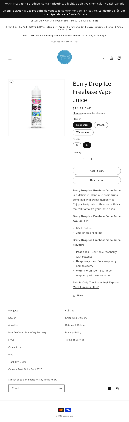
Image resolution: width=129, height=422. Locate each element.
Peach (101, 125)
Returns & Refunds (76, 325)
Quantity (77, 152)
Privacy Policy (73, 332)
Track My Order (17, 362)
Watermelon (83, 132)
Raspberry (82, 125)
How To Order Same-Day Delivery (27, 332)
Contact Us (14, 347)
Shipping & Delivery (76, 318)
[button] (10, 58)
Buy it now (97, 180)
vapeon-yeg (68, 416)
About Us (13, 325)
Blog (10, 354)
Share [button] (80, 295)
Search (12, 318)
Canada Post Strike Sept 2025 (25, 369)
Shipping (77, 113)
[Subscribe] (60, 388)
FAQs (11, 340)
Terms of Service (74, 340)
